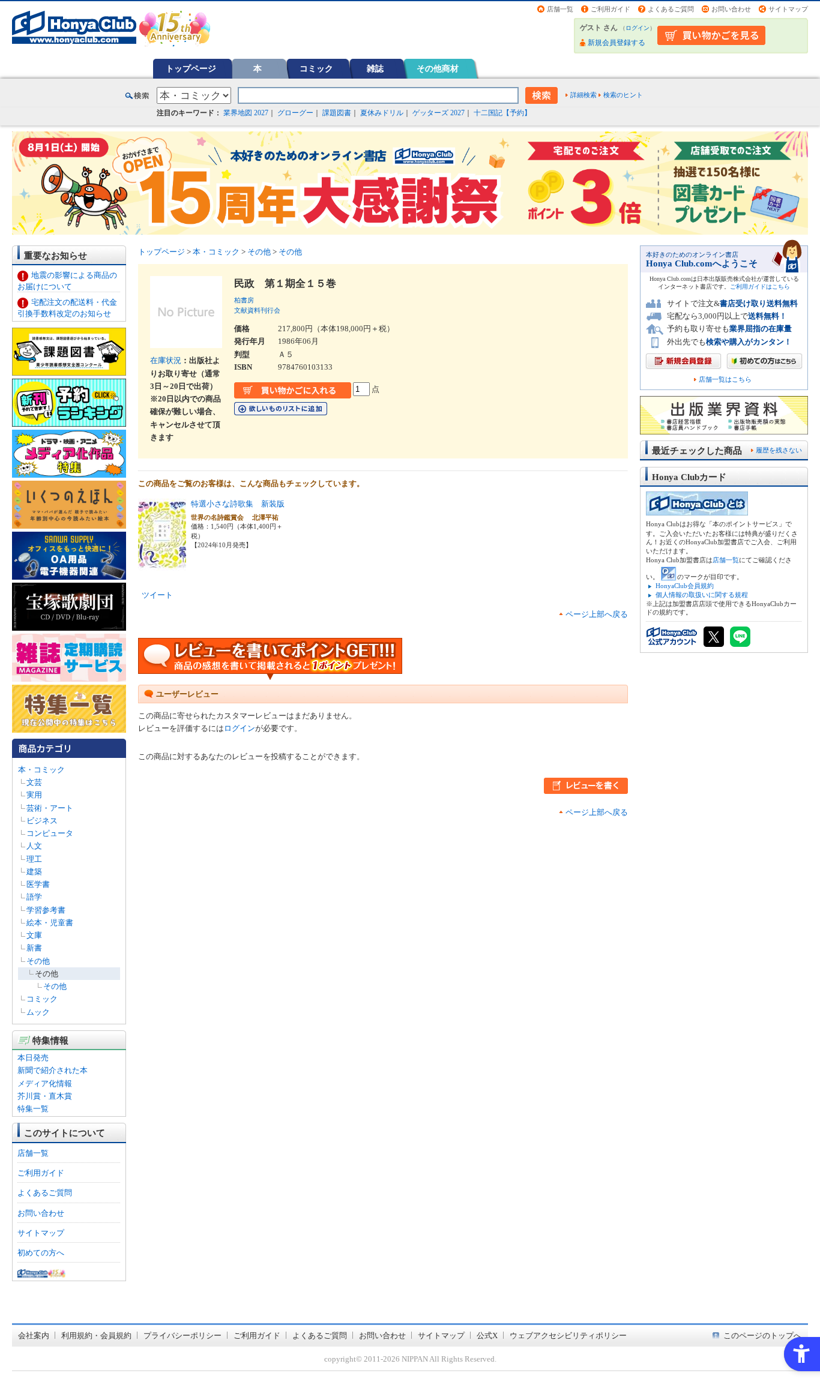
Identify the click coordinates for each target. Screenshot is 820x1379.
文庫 (34, 935)
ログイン (638, 28)
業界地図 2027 (245, 113)
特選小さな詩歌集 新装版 (238, 503)
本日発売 (33, 1057)
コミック (316, 68)
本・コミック (41, 769)
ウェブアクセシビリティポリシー (568, 1335)
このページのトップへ (762, 1335)
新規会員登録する (616, 42)
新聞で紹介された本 (52, 1070)
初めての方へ (40, 1252)
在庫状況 (165, 360)
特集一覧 (33, 1108)
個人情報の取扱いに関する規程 (702, 594)
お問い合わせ (731, 9)
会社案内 (33, 1335)
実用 (34, 794)
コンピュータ (49, 833)
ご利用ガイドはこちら (760, 286)
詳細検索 (583, 94)
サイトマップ (788, 9)
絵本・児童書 (49, 922)
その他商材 (438, 68)
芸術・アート (49, 808)
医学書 (38, 884)
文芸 (34, 782)
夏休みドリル (381, 113)
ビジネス (42, 820)
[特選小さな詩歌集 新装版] (162, 564)
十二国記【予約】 (502, 113)
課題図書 (336, 113)
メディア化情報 (44, 1083)
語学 (34, 896)
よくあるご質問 (671, 9)
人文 (34, 845)
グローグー (295, 113)
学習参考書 (45, 910)
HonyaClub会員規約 (685, 585)
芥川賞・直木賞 (44, 1096)
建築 (34, 871)
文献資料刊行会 (257, 310)
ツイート (157, 594)
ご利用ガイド (610, 9)
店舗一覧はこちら (725, 379)
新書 (34, 947)
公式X (487, 1335)
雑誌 (375, 68)
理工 (34, 859)
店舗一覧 (560, 9)
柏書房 (244, 300)
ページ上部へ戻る (596, 614)
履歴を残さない (779, 450)
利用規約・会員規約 (96, 1335)
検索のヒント (623, 94)
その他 (38, 961)
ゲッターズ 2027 (438, 113)
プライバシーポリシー (182, 1335)
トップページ (191, 68)
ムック (38, 1012)
